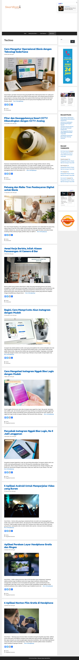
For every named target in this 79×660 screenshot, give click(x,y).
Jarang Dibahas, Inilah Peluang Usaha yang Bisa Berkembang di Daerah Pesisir (67, 119)
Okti (61, 171)
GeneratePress (47, 658)
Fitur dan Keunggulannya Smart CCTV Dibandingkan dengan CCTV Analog (26, 119)
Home (25, 33)
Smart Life (52, 33)
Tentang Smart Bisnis (33, 33)
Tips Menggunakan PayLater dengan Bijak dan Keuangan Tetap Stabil (67, 132)
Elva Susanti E (64, 178)
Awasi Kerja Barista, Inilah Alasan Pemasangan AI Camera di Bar (23, 250)
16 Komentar (8, 240)
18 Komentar (8, 110)
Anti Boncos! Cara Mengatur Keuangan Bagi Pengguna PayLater (66, 124)
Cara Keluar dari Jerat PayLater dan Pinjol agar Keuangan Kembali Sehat (67, 128)
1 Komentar (8, 363)
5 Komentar (8, 179)
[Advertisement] (39, 23)
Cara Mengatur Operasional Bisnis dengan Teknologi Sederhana (28, 50)
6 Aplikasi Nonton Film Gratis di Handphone (28, 602)
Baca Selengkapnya (18, 101)
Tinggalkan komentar (10, 423)
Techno (7, 108)
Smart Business (43, 33)
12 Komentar (8, 302)
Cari (61, 39)
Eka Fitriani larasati (65, 151)
